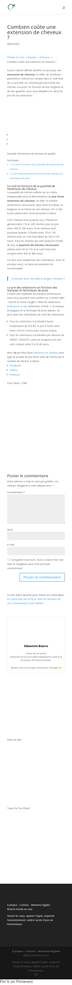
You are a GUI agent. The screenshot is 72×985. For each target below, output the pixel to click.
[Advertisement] (36, 421)
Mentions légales (40, 905)
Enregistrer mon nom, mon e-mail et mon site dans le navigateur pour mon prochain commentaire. (35, 564)
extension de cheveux (46, 352)
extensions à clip (17, 306)
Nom (10, 529)
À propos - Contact (18, 905)
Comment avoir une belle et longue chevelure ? (38, 278)
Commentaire (16, 492)
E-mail (10, 544)
